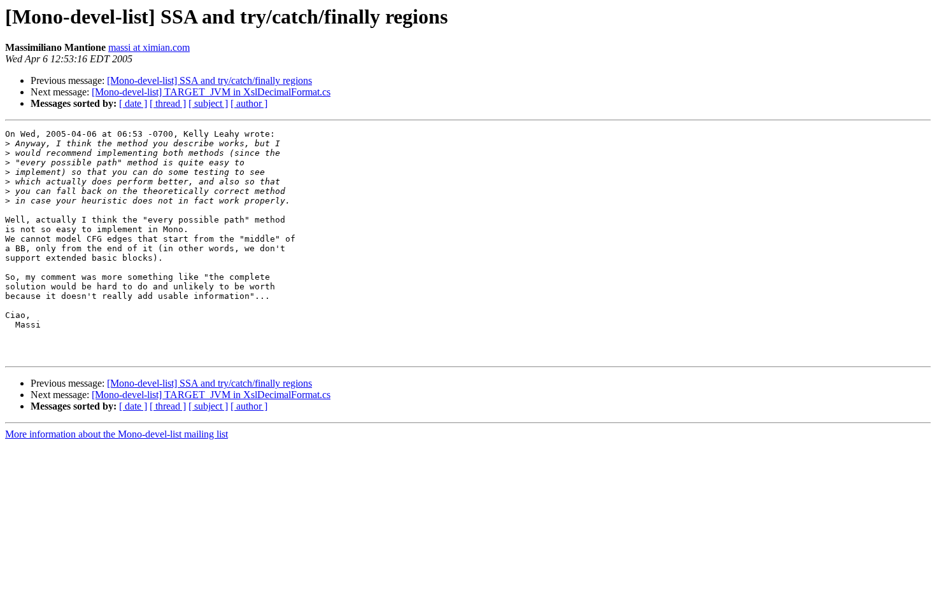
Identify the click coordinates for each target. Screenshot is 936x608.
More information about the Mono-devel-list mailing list (116, 434)
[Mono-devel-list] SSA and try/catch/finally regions (209, 80)
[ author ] (248, 103)
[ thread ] (168, 103)
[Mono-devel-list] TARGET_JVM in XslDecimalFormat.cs (211, 91)
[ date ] (133, 103)
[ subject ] (208, 103)
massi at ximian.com (149, 47)
